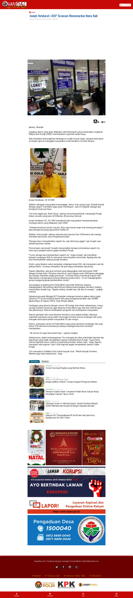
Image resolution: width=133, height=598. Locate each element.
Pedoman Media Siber (75, 576)
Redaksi (37, 576)
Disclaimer (96, 576)
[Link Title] (1, 5)
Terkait (45, 361)
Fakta (33, 12)
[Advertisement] (66, 40)
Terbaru (34, 361)
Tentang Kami (52, 576)
